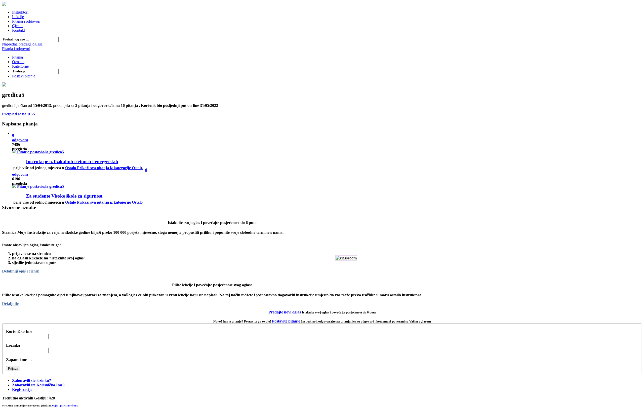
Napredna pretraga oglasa (22, 44)
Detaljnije (10, 303)
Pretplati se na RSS (18, 114)
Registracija (22, 389)
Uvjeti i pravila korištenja (65, 405)
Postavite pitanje (286, 321)
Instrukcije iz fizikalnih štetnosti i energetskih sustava (72, 164)
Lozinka (13, 345)
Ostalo (104, 202)
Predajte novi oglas (285, 312)
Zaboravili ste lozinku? (31, 380)
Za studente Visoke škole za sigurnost (64, 196)
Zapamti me (16, 359)
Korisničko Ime (19, 331)
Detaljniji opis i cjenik (20, 271)
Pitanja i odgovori (16, 49)
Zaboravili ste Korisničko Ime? (38, 385)
